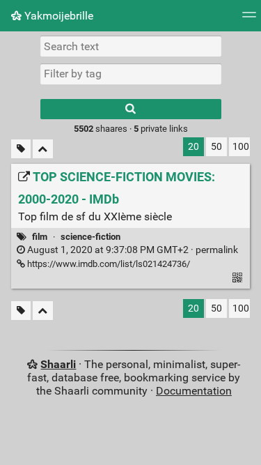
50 (216, 147)
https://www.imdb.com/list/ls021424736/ (107, 264)
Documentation (194, 390)
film (39, 236)
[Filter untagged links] (21, 148)
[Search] (130, 109)
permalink (131, 250)
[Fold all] (43, 148)
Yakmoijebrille (57, 15)
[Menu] (249, 19)
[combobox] (130, 73)
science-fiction (90, 236)
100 (240, 147)
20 (193, 147)
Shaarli (58, 364)
